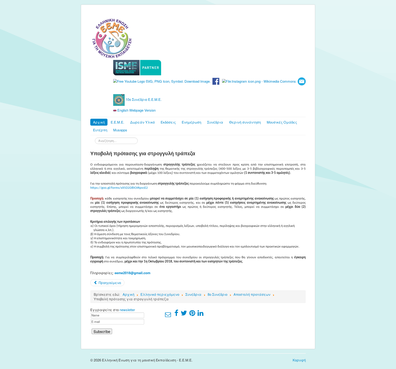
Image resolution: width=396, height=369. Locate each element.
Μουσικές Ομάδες (282, 122)
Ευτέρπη (100, 129)
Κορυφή (299, 360)
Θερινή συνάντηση (245, 122)
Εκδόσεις (168, 122)
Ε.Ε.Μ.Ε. (117, 122)
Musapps (120, 129)
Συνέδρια (215, 122)
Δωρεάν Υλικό (142, 122)
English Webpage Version (136, 110)
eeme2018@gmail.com (132, 272)
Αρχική (99, 122)
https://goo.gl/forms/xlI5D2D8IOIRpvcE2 (119, 188)
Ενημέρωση (191, 122)
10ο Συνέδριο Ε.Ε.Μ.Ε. (143, 99)
